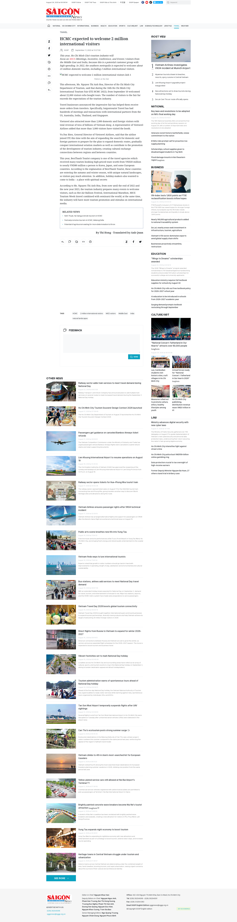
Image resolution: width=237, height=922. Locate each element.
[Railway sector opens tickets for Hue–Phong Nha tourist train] (61, 491)
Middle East (123, 313)
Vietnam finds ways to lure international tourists (102, 556)
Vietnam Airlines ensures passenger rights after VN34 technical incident (109, 508)
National (56, 26)
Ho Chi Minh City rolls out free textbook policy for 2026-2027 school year (171, 289)
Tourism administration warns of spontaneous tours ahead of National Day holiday (108, 682)
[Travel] (49, 90)
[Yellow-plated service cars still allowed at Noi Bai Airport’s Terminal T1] (61, 788)
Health (103, 26)
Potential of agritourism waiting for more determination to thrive (89, 224)
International (83, 26)
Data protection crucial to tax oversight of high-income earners (169, 463)
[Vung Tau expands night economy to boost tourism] (61, 838)
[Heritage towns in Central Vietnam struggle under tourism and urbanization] (61, 863)
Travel (176, 26)
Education (112, 26)
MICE (72, 58)
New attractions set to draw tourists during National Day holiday (173, 92)
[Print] (49, 69)
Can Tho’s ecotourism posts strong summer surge (102, 730)
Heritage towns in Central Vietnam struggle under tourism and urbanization (108, 856)
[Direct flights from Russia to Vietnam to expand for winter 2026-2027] (61, 639)
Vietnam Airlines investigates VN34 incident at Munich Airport (172, 66)
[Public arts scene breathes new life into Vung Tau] (61, 540)
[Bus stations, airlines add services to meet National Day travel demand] (61, 590)
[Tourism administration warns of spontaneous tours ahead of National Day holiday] (61, 689)
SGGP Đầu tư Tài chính (108, 2)
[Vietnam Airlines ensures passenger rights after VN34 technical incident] (61, 515)
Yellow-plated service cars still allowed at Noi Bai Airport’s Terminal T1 (106, 781)
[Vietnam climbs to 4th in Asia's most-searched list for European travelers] (61, 763)
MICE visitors (111, 313)
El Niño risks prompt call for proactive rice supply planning (169, 142)
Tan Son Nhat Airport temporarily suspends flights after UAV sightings (107, 707)
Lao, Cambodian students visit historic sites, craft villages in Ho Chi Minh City (159, 375)
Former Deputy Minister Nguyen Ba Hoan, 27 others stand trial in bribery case (170, 472)
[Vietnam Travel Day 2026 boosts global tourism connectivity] (61, 615)
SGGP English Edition (64, 14)
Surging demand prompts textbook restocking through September (166, 306)
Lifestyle (168, 26)
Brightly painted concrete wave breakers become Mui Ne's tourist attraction (110, 806)
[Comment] (49, 83)
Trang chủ (48, 25)
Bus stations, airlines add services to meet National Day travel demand (108, 583)
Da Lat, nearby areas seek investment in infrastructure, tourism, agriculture (168, 229)
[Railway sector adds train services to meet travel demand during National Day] (61, 391)
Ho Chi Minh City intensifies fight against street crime (169, 447)
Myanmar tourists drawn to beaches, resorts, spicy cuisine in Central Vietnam (171, 75)
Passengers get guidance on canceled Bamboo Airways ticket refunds (108, 434)
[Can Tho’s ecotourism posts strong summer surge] (61, 739)
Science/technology (153, 26)
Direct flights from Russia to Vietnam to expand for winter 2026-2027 (109, 632)
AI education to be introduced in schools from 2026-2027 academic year (168, 297)
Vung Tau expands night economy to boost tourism (103, 829)
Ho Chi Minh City (68, 26)
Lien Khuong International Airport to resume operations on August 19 (110, 459)
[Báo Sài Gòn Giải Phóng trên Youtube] (146, 2)
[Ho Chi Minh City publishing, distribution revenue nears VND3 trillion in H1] (181, 391)
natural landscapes (80, 318)
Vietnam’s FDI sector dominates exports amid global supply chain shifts (168, 237)
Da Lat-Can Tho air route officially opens (171, 99)
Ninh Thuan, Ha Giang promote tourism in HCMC (83, 216)
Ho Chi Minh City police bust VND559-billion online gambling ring (170, 455)
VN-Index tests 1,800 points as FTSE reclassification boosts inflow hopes (169, 197)
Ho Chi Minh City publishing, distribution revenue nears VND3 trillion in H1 (181, 405)
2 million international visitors (91, 313)
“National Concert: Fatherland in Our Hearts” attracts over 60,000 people (169, 345)
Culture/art (132, 26)
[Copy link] (49, 76)
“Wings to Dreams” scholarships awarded (167, 260)
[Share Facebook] (49, 48)
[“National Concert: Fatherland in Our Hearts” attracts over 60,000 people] (171, 329)
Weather (184, 26)
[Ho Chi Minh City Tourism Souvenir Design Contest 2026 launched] (61, 416)
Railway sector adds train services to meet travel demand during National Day (109, 384)
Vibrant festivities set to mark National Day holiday (103, 656)
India (132, 313)
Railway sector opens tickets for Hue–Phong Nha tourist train (108, 482)
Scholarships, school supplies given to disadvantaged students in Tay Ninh (167, 150)
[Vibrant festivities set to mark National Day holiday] (61, 664)
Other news (54, 378)
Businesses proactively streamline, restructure (166, 245)
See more (59, 878)
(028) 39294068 (53, 911)
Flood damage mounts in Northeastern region (168, 158)
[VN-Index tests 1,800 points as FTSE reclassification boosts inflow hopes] (171, 182)
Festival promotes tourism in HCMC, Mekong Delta (84, 220)
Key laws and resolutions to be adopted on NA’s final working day (170, 112)
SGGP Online (76, 2)
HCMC (75, 313)
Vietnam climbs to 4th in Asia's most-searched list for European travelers (109, 756)
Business (95, 26)
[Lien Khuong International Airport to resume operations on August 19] (61, 466)
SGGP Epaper (134, 2)
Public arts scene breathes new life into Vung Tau (102, 532)
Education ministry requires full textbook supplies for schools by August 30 (169, 281)
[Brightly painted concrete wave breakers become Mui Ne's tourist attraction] (61, 813)
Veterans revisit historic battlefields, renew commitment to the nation (170, 134)
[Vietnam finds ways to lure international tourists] (61, 565)
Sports (122, 26)
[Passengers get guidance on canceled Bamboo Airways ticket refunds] (61, 441)
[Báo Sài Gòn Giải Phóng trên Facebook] (142, 2)
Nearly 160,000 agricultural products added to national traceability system (170, 220)
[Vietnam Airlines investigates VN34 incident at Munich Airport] (171, 51)
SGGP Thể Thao (90, 2)
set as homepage (184, 909)
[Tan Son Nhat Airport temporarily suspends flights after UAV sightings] (61, 714)
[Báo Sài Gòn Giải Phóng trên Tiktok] (150, 2)
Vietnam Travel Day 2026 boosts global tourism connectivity (107, 606)
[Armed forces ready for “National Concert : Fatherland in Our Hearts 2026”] (181, 362)
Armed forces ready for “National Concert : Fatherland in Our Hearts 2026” (181, 375)
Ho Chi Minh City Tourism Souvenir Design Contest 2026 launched (110, 408)
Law (141, 26)
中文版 (122, 2)
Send (136, 357)
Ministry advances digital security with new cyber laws (169, 424)
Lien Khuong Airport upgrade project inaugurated (170, 84)
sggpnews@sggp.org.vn (56, 914)
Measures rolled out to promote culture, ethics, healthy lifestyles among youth (160, 405)
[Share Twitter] (49, 55)
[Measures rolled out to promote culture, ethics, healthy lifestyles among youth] (160, 391)
